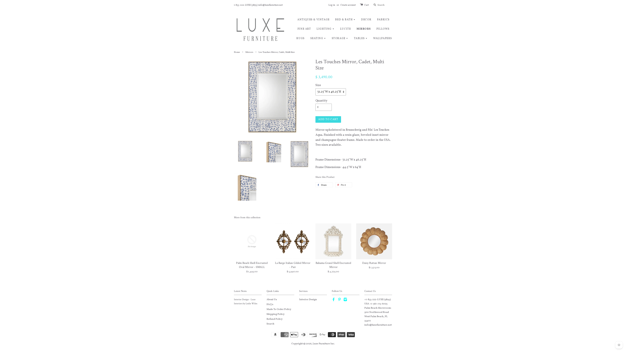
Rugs (300, 38)
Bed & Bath (344, 20)
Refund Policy (275, 319)
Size (318, 85)
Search (270, 324)
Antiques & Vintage (313, 20)
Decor (366, 20)
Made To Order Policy (279, 309)
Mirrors (364, 29)
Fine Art (304, 29)
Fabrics (383, 20)
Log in (331, 5)
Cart (366, 5)
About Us (272, 299)
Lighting (324, 29)
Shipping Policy (275, 314)
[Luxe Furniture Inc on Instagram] (345, 300)
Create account (348, 5)
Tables (359, 38)
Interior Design (308, 299)
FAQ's (270, 304)
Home (237, 52)
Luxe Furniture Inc (323, 343)
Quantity (321, 101)
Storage (339, 38)
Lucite (345, 29)
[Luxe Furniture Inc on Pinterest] (339, 300)
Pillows (383, 29)
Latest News (240, 291)
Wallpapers (382, 38)
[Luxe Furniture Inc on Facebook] (333, 300)
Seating (317, 38)
